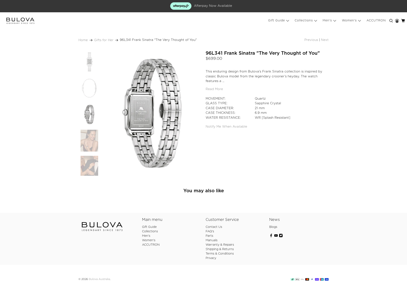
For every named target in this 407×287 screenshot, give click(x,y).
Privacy (211, 258)
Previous (311, 40)
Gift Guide (276, 20)
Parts (209, 236)
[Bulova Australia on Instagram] (281, 236)
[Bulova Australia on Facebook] (271, 236)
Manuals (211, 240)
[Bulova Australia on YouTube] (276, 236)
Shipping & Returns (220, 249)
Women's (349, 20)
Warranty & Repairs (220, 245)
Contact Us (214, 227)
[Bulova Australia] (20, 20)
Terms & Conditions (220, 253)
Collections (304, 20)
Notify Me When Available (226, 126)
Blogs (273, 227)
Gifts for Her (103, 40)
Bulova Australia (99, 279)
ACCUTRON (376, 20)
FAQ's (210, 231)
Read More (214, 89)
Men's (327, 20)
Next (325, 40)
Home (83, 40)
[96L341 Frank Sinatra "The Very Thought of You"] (152, 113)
